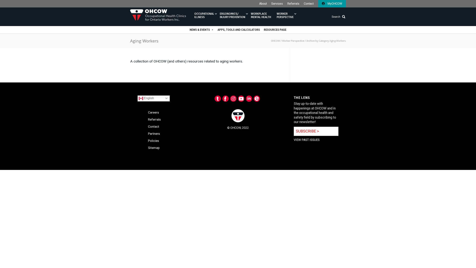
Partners (154, 133)
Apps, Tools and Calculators (239, 29)
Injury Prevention (232, 15)
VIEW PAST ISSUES (307, 140)
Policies (153, 141)
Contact (309, 3)
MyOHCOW (334, 3)
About (263, 3)
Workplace (261, 15)
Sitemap (154, 148)
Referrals (293, 3)
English (148, 98)
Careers (153, 112)
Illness (204, 15)
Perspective (285, 15)
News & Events (200, 29)
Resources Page (275, 29)
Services (277, 3)
